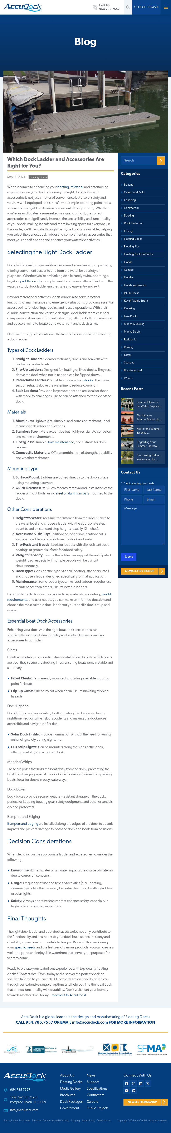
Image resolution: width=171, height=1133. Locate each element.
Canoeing (130, 200)
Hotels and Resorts (135, 285)
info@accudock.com (90, 1023)
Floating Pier (131, 246)
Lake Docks (131, 316)
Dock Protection (133, 223)
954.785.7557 (39, 1023)
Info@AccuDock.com (24, 1110)
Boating (128, 185)
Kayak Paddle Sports (136, 301)
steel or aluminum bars (72, 493)
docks (88, 380)
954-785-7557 (20, 1089)
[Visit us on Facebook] (126, 1083)
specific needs (25, 947)
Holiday (128, 277)
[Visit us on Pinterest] (134, 1091)
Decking (129, 215)
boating (63, 187)
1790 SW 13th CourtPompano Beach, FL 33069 (28, 1100)
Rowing (128, 347)
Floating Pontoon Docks (138, 254)
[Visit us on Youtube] (126, 1091)
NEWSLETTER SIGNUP (139, 571)
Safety (127, 355)
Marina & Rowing (134, 324)
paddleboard (30, 281)
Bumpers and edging (22, 824)
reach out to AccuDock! (69, 995)
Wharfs (128, 378)
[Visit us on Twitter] (148, 1083)
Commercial (131, 208)
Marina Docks (132, 331)
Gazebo (129, 270)
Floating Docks (38, 177)
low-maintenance (61, 442)
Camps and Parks (134, 192)
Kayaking (129, 308)
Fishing (128, 231)
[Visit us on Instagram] (134, 1083)
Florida (128, 262)
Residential (130, 339)
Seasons (129, 362)
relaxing (77, 187)
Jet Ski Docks (131, 293)
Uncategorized (133, 370)
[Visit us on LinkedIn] (141, 1083)
